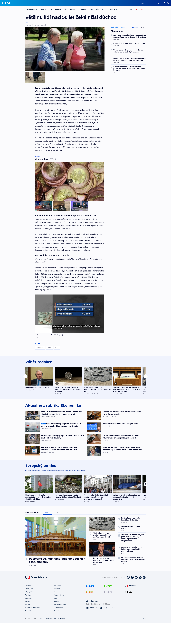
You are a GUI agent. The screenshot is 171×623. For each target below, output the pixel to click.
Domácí (58, 9)
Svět (65, 9)
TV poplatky (29, 592)
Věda (97, 9)
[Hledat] (159, 3)
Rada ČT (56, 598)
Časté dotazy (58, 608)
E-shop (27, 604)
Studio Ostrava (59, 595)
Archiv (49, 348)
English (40, 619)
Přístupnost (61, 619)
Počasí (91, 9)
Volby (51, 9)
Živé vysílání (29, 589)
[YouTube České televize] (136, 577)
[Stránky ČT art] (108, 592)
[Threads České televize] (144, 577)
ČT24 (26, 23)
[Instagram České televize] (128, 577)
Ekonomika (82, 9)
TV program (29, 585)
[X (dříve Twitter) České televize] (140, 577)
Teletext (28, 595)
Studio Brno (58, 592)
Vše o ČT (28, 611)
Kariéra (56, 601)
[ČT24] (6, 3)
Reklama (57, 589)
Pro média (57, 585)
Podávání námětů (60, 604)
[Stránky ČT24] (90, 586)
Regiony (72, 9)
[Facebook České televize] (132, 577)
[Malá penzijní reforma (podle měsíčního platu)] (69, 314)
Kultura (104, 9)
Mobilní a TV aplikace (32, 608)
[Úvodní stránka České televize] (36, 577)
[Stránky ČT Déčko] (89, 592)
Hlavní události (32, 9)
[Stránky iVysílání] (130, 586)
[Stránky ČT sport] (109, 586)
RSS (144, 619)
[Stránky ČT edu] (128, 592)
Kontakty (57, 611)
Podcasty (113, 9)
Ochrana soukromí (50, 619)
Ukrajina (43, 9)
